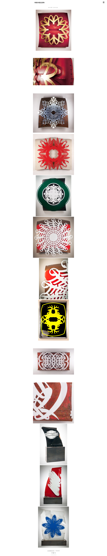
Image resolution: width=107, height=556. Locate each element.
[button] (103, 2)
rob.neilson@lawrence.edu (50, 550)
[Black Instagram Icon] (55, 552)
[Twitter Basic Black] (53, 552)
